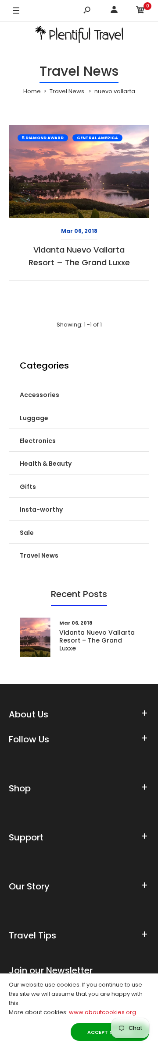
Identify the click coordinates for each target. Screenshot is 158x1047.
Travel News (39, 555)
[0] (140, 11)
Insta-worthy (41, 509)
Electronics (38, 440)
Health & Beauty (46, 463)
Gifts (28, 486)
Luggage (34, 418)
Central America (97, 138)
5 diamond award (43, 138)
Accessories (39, 394)
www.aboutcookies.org (102, 1012)
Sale (27, 532)
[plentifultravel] (79, 36)
